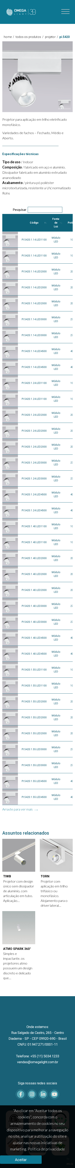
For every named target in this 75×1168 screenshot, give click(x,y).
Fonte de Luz (55, 223)
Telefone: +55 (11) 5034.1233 (37, 1056)
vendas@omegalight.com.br (37, 1062)
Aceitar (21, 1160)
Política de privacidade (46, 1149)
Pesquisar (19, 209)
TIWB (7, 876)
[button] (64, 104)
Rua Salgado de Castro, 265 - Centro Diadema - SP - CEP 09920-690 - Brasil (38, 1036)
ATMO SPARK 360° (17, 949)
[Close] (68, 42)
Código (34, 222)
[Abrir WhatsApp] (64, 1157)
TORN (45, 876)
